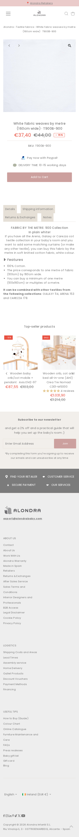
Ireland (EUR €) (37, 794)
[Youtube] (23, 816)
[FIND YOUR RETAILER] (6, 477)
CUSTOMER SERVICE (61, 477)
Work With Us (11, 556)
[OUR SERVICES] (47, 485)
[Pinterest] (13, 816)
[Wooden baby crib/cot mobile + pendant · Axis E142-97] (20, 352)
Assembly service (14, 663)
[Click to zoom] (69, 45)
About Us (9, 550)
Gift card (8, 761)
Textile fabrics (25, 27)
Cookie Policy (12, 618)
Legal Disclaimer (14, 612)
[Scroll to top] (71, 826)
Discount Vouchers (15, 679)
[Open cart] (73, 13)
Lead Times (10, 657)
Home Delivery (12, 668)
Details (10, 209)
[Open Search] (66, 13)
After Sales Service (15, 581)
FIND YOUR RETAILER (23, 477)
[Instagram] (6, 816)
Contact (8, 545)
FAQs (6, 745)
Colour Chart (11, 724)
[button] (52, 391)
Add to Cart (39, 177)
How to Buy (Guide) (16, 718)
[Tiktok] (16, 816)
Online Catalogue (14, 729)
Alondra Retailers (41, 3)
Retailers (9, 571)
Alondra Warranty (14, 561)
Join (65, 443)
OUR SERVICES (60, 485)
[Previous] (9, 45)
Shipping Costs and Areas (20, 652)
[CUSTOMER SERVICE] (44, 477)
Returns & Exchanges (20, 217)
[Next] (19, 45)
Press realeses (13, 750)
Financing (9, 689)
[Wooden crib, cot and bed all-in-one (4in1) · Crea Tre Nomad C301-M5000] (58, 352)
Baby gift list (11, 756)
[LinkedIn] (10, 816)
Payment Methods (15, 684)
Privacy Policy (12, 623)
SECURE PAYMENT (24, 485)
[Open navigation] (12, 13)
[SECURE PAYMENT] (8, 485)
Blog (6, 765)
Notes (47, 217)
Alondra (8, 27)
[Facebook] (4, 816)
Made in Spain (12, 566)
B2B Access (10, 608)
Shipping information (38, 209)
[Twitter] (19, 816)
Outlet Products (13, 673)
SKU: (31, 146)
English (9, 794)
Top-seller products (39, 327)
